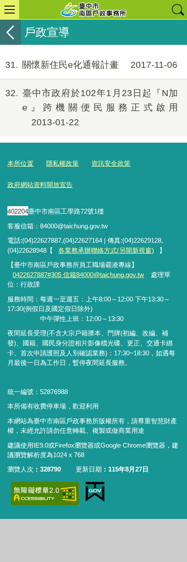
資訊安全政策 (110, 163)
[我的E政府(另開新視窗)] (95, 492)
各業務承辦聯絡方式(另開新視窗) (106, 250)
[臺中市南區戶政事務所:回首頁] (93, 9)
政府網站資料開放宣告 (40, 184)
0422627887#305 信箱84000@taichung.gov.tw (78, 274)
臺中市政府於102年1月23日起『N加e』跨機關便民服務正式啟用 (91, 107)
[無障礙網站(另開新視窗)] (45, 494)
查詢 (177, 9)
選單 (9, 9)
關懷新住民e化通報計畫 (91, 65)
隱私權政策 (62, 163)
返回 (10, 32)
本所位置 (20, 163)
